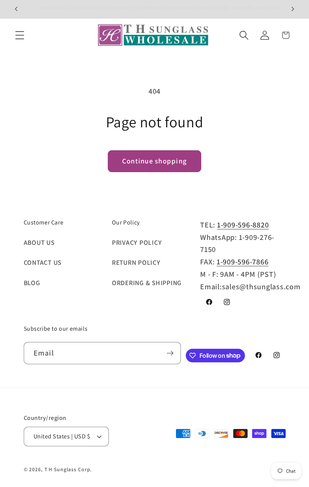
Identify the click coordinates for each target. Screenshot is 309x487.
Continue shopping (154, 160)
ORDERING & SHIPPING (147, 282)
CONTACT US (43, 262)
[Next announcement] (293, 9)
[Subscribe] (170, 353)
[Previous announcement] (16, 9)
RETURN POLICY (136, 262)
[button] (19, 35)
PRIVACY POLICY (137, 242)
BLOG (32, 282)
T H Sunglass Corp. (68, 469)
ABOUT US (39, 242)
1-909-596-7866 (243, 262)
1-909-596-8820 (243, 225)
